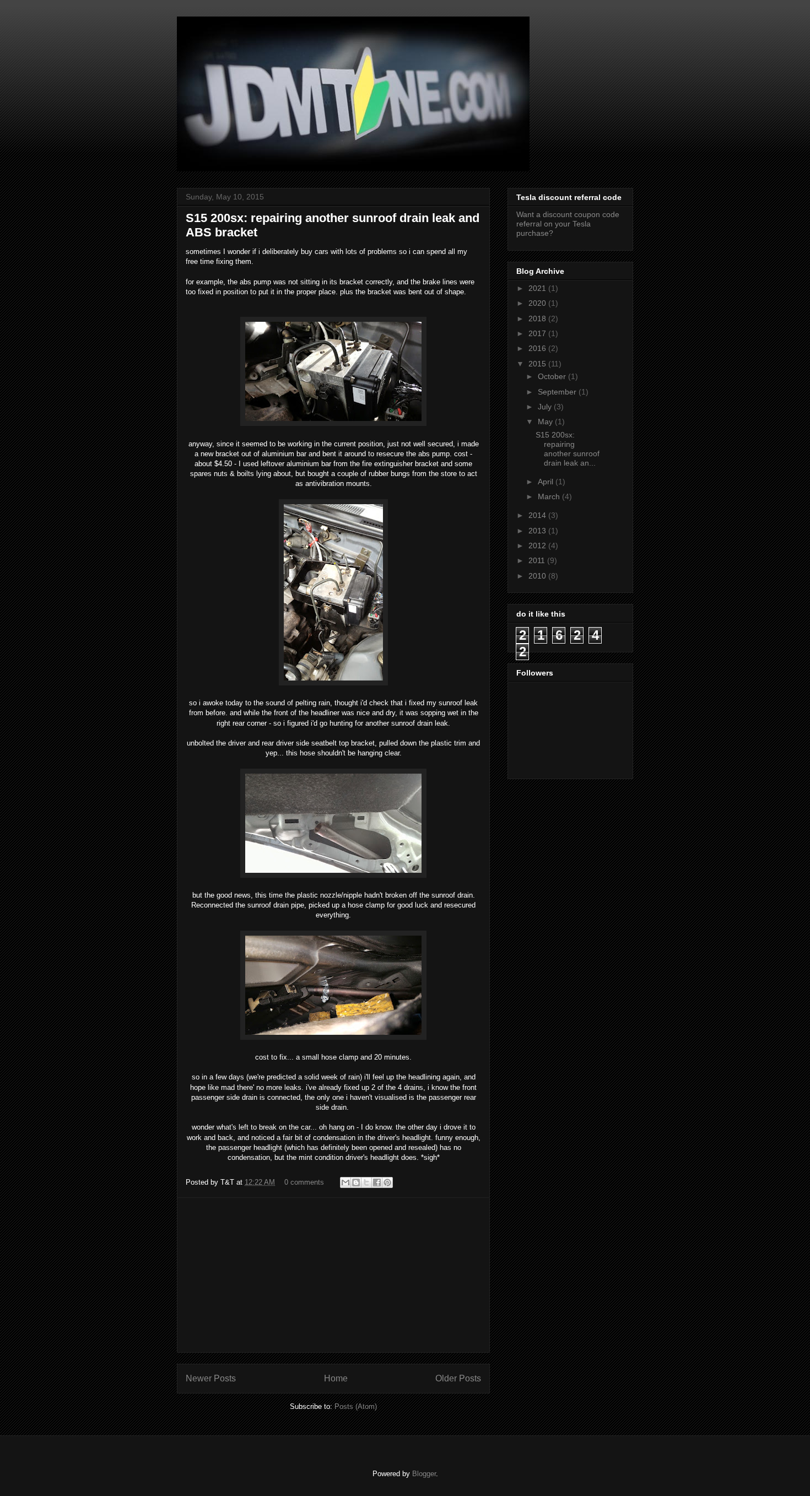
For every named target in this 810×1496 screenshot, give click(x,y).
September (558, 391)
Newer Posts (211, 1378)
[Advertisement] (333, 1275)
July (546, 406)
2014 (538, 515)
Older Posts (458, 1378)
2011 (537, 560)
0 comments (304, 1182)
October (553, 376)
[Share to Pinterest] (387, 1182)
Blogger (424, 1474)
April (546, 481)
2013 (538, 530)
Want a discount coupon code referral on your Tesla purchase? (567, 223)
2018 (538, 318)
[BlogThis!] (355, 1182)
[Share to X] (366, 1182)
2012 (538, 545)
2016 (538, 348)
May (546, 421)
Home (336, 1378)
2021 (538, 288)
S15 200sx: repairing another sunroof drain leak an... (568, 448)
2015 (538, 363)
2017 (538, 333)
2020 (538, 303)
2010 (538, 575)
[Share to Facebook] (376, 1182)
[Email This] (345, 1182)
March (550, 496)
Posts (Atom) (355, 1406)
